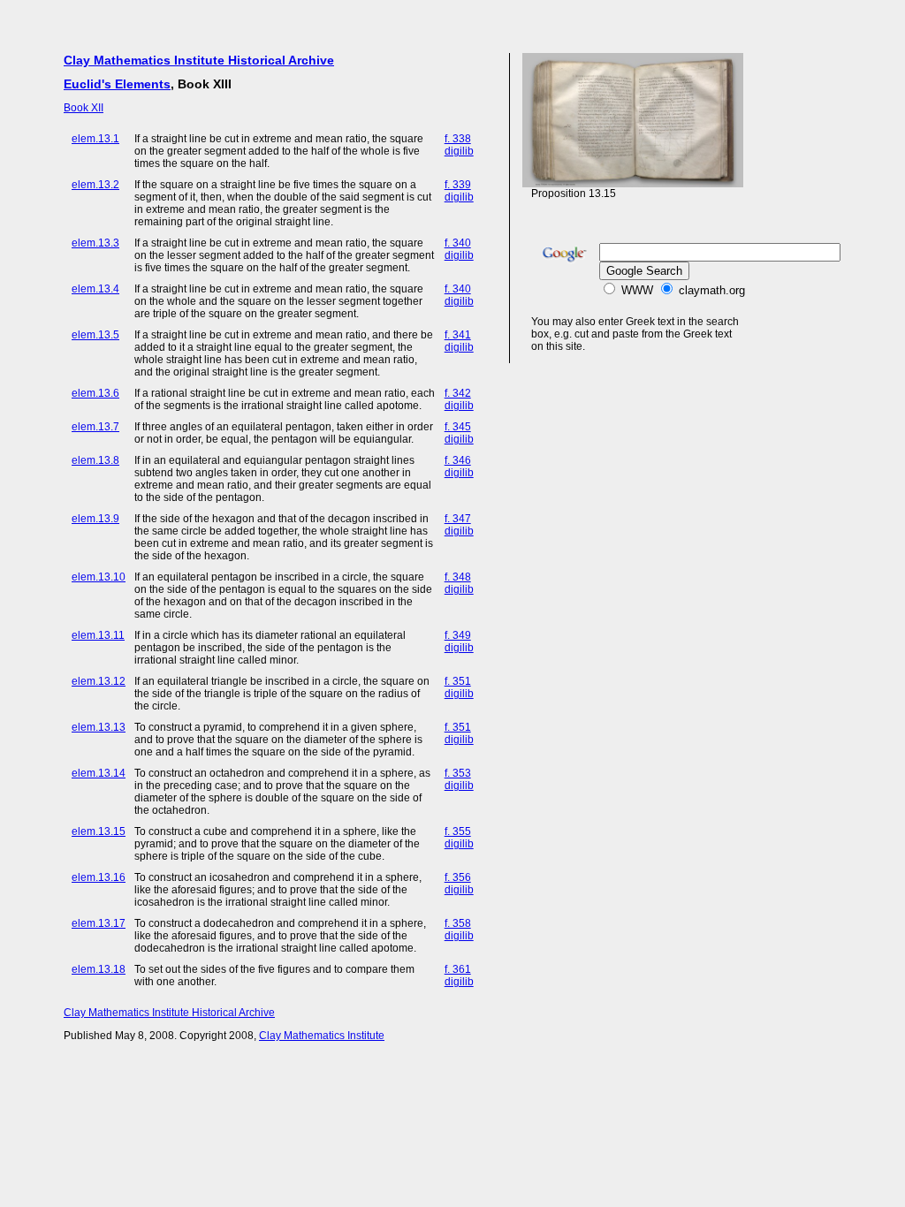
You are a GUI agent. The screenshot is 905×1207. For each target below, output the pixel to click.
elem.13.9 (95, 518)
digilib (459, 151)
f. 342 (458, 393)
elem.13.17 (98, 923)
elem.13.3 (95, 243)
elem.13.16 (98, 877)
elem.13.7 (95, 427)
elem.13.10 (98, 577)
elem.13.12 (98, 681)
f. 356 (458, 877)
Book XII (83, 108)
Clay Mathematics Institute (321, 1035)
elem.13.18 (98, 969)
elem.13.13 (98, 727)
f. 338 (458, 139)
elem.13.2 (95, 184)
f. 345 (458, 427)
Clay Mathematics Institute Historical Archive (199, 60)
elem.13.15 (98, 831)
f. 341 (458, 335)
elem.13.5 (95, 335)
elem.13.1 (95, 139)
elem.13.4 (95, 289)
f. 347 (458, 518)
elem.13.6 (95, 393)
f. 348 (458, 577)
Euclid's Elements (117, 84)
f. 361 (458, 969)
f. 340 (458, 243)
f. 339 (458, 184)
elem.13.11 (98, 635)
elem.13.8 (95, 460)
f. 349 (458, 635)
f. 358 (458, 923)
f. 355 (458, 831)
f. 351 (458, 681)
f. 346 (458, 460)
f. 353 (458, 773)
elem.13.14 (98, 773)
